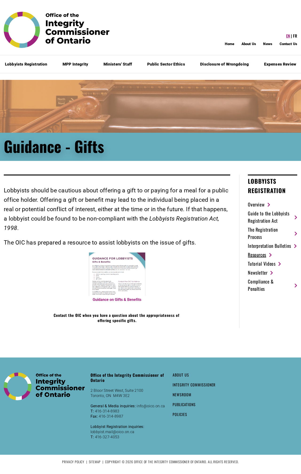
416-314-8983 (107, 411)
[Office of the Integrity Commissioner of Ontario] (57, 30)
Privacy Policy (73, 461)
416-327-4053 (107, 437)
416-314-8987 (111, 416)
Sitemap (95, 461)
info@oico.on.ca (151, 406)
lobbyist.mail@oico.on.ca (113, 432)
